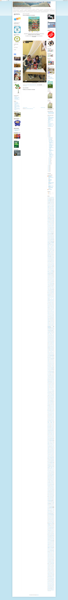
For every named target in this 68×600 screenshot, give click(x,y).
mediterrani (49, 448)
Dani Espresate (49, 290)
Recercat (49, 116)
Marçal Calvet (49, 426)
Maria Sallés (49, 432)
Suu (50, 558)
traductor (50, 568)
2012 (49, 169)
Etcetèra (48, 324)
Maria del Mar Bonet (49, 429)
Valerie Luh (52, 573)
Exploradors (49, 327)
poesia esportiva (49, 508)
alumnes (48, 215)
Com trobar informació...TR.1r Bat (17, 97)
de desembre (50, 137)
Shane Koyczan (51, 548)
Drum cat (51, 304)
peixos (52, 496)
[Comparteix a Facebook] (40, 84)
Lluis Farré (53, 411)
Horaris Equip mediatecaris (44, 11)
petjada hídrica (49, 502)
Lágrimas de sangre (49, 398)
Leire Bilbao (49, 402)
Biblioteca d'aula (49, 242)
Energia (52, 317)
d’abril (49, 161)
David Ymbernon (49, 294)
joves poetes (49, 383)
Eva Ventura (51, 325)
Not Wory (53, 481)
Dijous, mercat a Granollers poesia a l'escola (51, 142)
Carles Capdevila (52, 261)
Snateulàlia (49, 554)
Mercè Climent (51, 454)
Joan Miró (52, 369)
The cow (51, 564)
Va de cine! (41, 9)
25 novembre (49, 200)
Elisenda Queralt (49, 313)
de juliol (50, 158)
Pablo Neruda (49, 492)
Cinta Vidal (51, 276)
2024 (49, 131)
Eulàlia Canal (51, 324)
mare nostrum (52, 427)
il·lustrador (52, 354)
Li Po (52, 404)
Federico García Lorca (50, 328)
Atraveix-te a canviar (50, 232)
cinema (48, 276)
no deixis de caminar (51, 479)
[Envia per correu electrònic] (38, 84)
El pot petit (51, 309)
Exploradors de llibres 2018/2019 (51, 156)
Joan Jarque (52, 367)
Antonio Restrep (49, 227)
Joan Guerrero (49, 367)
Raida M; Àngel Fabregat (50, 520)
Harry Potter (52, 348)
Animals (51, 221)
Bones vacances (51, 251)
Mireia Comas (49, 463)
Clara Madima (52, 277)
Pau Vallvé (50, 496)
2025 (49, 130)
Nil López (51, 478)
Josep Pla (49, 382)
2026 (49, 129)
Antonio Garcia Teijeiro (50, 226)
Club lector (53, 278)
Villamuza (50, 578)
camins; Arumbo (49, 257)
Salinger (50, 537)
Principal (22, 9)
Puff (53, 516)
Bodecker (48, 250)
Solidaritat (52, 554)
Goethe (49, 344)
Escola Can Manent (51, 321)
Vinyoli (52, 578)
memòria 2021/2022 (50, 450)
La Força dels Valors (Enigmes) (48, 9)
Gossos (51, 344)
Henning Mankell (51, 350)
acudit (52, 203)
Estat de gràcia (51, 323)
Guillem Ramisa (49, 346)
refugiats (49, 525)
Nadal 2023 (49, 473)
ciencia (50, 275)
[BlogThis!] (39, 84)
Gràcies (53, 344)
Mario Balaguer (52, 434)
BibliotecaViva (50, 179)
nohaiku (48, 481)
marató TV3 (49, 425)
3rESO (52, 201)
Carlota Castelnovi (51, 263)
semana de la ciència (50, 545)
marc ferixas (52, 425)
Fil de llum (52, 331)
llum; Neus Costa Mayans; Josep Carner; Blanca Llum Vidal (51, 413)
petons (52, 502)
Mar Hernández (52, 424)
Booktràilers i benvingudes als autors (32, 10)
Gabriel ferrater (50, 336)
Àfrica (48, 205)
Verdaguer (51, 575)
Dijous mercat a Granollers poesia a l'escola (51, 147)
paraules (51, 494)
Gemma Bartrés (51, 338)
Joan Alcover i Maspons (50, 365)
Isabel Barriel (51, 355)
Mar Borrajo (49, 424)
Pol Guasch (49, 512)
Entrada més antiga (43, 107)
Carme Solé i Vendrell (50, 265)
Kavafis (48, 386)
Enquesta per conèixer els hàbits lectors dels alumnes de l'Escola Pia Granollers (51, 113)
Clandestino (49, 277)
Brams (50, 253)
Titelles (48, 566)
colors (52, 280)
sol (50, 554)
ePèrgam (51, 319)
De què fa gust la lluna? (50, 123)
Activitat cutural (49, 203)
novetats (48, 482)
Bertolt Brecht (52, 240)
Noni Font (51, 481)
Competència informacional (28, 9)
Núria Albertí (51, 482)
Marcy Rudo (49, 427)
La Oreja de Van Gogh (50, 394)
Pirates (49, 504)
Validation (48, 574)
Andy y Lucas (52, 219)
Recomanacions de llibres (51, 78)
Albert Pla (51, 209)
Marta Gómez (49, 438)
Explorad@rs (49, 326)
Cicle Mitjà (51, 274)
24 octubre (52, 199)
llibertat (50, 407)
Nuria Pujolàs (52, 484)
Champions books (50, 273)
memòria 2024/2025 (50, 451)
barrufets (52, 236)
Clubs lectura (49, 279)
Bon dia (51, 250)
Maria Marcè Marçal (50, 430)
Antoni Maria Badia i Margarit (50, 225)
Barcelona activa (16, 102)
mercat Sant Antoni (50, 453)
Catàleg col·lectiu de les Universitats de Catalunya (51, 117)
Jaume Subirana (51, 363)
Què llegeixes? (49, 125)
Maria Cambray (52, 428)
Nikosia (48, 478)
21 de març (49, 199)
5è (51, 202)
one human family (50, 488)
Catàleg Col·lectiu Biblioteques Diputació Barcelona (50, 119)
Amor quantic (51, 217)
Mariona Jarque (51, 436)
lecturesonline (51, 401)
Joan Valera (51, 371)
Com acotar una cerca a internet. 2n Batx (17, 98)
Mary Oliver (52, 442)
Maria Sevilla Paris (52, 432)
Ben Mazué (51, 238)
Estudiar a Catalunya (17, 105)
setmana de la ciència (50, 547)
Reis (51, 525)
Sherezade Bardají (49, 549)
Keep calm (51, 386)
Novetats (34, 9)
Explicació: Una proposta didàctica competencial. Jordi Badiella (17, 130)
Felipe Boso (49, 329)
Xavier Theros (53, 585)
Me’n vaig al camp (52, 446)
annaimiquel (52, 224)
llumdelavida (51, 413)
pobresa (50, 506)
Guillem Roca (53, 346)
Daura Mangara (49, 292)
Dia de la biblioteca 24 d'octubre (51, 144)
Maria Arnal (49, 428)
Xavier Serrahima (49, 585)
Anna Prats (53, 223)
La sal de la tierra (52, 396)
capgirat (51, 259)
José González (49, 377)
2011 (49, 170)
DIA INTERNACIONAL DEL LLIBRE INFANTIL (51, 299)
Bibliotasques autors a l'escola (21, 11)
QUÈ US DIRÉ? (50, 189)
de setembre (50, 157)
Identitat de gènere (51, 353)
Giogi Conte (49, 342)
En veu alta (49, 317)
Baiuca (52, 234)
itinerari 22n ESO (49, 358)
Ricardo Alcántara (51, 527)
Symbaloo (52, 558)
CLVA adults (52, 279)
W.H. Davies (49, 581)
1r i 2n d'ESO (52, 198)
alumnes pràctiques (52, 215)
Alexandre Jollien (49, 213)
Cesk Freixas (52, 272)
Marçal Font (52, 426)
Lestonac (48, 404)
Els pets (52, 315)
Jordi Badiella (49, 374)
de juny (50, 159)
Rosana (53, 533)
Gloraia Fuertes (52, 342)
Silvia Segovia (49, 552)
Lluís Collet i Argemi (49, 411)
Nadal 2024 (52, 473)
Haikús (48, 348)
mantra (49, 423)
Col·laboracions (49, 280)
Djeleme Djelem (51, 302)
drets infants (49, 304)
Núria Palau (49, 484)
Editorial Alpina (49, 305)
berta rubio (49, 240)
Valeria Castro (49, 573)
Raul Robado (53, 521)
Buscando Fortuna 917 (50, 255)
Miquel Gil (49, 461)
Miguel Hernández (52, 457)
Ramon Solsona (49, 521)
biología (49, 248)
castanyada (49, 267)
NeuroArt (49, 476)
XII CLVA (52, 587)
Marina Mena (49, 434)
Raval (48, 522)
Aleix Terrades (49, 211)
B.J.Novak (49, 234)
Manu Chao (52, 423)
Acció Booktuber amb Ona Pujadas (51, 145)
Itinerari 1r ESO (51, 357)
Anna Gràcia (49, 222)
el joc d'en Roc (51, 307)
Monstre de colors (51, 465)
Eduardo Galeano (49, 306)
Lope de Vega (52, 415)
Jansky (48, 361)
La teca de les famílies (16, 10)
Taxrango (48, 560)
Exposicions (21, 10)
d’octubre (50, 139)
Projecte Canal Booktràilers (16, 9)
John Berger (49, 373)
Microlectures (52, 455)
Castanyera (52, 267)
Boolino (49, 122)
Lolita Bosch (49, 415)
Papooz (49, 494)
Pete (50, 501)
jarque (50, 361)
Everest (53, 325)
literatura (48, 405)
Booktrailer (52, 252)
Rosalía (51, 533)
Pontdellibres (37, 9)
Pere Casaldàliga (51, 499)
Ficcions (50, 331)
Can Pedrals (52, 257)
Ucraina (52, 570)
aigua (51, 206)
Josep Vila (52, 382)
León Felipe (51, 402)
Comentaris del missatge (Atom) (29, 108)
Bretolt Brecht (50, 254)
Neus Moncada (49, 477)
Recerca (53, 522)
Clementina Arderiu (49, 278)
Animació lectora (40, 10)
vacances (52, 571)
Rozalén (48, 535)
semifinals (53, 545)
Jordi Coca (51, 375)
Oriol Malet (49, 490)
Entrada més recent (25, 107)
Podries (52, 506)
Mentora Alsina (52, 452)
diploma (51, 301)
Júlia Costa (51, 384)
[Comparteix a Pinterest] (41, 84)
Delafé (52, 294)
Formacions (51, 332)
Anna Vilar (49, 224)
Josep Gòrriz (51, 379)
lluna (53, 413)
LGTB (50, 404)
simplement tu (52, 553)
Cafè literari (49, 256)
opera (52, 488)
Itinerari (48, 357)
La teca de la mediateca (26, 3)
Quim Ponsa (51, 518)
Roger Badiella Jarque (50, 531)
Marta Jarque (52, 438)
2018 (49, 136)
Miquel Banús (51, 459)
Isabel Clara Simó (49, 356)
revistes (52, 526)
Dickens (48, 301)
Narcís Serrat (49, 475)
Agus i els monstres (51, 205)
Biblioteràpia (52, 246)
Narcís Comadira (51, 474)
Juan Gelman (52, 383)
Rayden (50, 522)
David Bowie (53, 292)
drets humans (52, 303)
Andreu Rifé (49, 219)
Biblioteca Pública (49, 244)
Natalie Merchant (52, 475)
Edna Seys (52, 305)
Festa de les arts (50, 330)
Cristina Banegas (49, 288)
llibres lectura (52, 409)
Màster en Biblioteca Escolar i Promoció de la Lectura (51, 444)
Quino (53, 518)
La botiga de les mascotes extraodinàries (51, 390)
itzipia (48, 359)
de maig (50, 160)
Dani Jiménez (53, 290)
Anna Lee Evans (49, 223)
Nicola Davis (52, 477)
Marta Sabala (51, 440)
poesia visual (49, 510)
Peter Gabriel (53, 501)
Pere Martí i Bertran (50, 500)
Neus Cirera (52, 476)
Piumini (51, 504)
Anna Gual (52, 222)
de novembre (50, 138)
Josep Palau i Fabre (52, 381)
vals (52, 574)
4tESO (50, 202)
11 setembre (49, 198)
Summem (48, 558)
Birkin (51, 248)
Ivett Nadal (50, 359)
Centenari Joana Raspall (37, 11)
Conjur (52, 284)
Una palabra (49, 571)
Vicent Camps (53, 576)
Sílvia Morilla (50, 551)
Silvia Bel (51, 550)
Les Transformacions (51, 403)
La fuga (52, 392)
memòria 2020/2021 (52, 449)
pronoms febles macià (50, 516)
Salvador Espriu (51, 539)
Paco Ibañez (52, 492)
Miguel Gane (49, 457)
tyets (48, 570)
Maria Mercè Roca (51, 431)
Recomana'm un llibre (50, 126)
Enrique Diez (49, 319)
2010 (49, 171)
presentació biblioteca (52, 514)
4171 (48, 202)
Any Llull (52, 227)
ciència (52, 275)
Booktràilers (14, 11)
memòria (52, 448)
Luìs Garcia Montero (51, 417)
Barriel (50, 236)
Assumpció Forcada (51, 230)
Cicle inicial (49, 274)
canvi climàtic (49, 259)
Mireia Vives (52, 463)
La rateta (49, 396)
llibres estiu (49, 409)
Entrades (49, 192)
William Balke (49, 583)
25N (51, 200)
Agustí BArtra (49, 206)
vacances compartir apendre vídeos (51, 572)
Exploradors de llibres (46, 10)
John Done (52, 373)
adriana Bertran (51, 204)
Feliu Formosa (52, 329)
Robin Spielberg (50, 529)
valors (50, 574)
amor (48, 217)
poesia (51, 507)
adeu (48, 204)
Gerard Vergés (51, 340)
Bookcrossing (49, 252)
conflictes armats (49, 284)
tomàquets (51, 566)
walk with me (52, 581)
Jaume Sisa (49, 363)
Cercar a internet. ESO (17, 99)
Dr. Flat (49, 303)
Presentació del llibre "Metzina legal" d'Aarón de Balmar (50, 177)
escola (48, 321)
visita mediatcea (49, 579)
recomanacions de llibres (50, 523)
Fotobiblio (25, 10)
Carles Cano (49, 261)
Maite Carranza (51, 421)
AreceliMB (51, 228)
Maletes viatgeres (52, 10)
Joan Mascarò (49, 369)
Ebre (53, 304)
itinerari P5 (52, 358)
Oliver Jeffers (51, 486)
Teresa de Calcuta (51, 562)
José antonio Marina (51, 376)
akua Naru (51, 207)
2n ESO (53, 200)
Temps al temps (51, 560)
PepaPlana (51, 498)
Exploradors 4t (52, 327)
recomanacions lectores (50, 524)
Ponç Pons (52, 512)
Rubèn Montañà (51, 535)
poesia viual (52, 510)
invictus (48, 355)
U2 (50, 570)
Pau (53, 495)
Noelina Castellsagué (51, 480)
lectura (50, 400)
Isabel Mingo (53, 356)
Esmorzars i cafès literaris (29, 11)
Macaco (52, 419)
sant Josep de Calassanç (50, 541)
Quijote (48, 518)
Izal (52, 359)
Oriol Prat (51, 490)
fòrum (52, 332)
